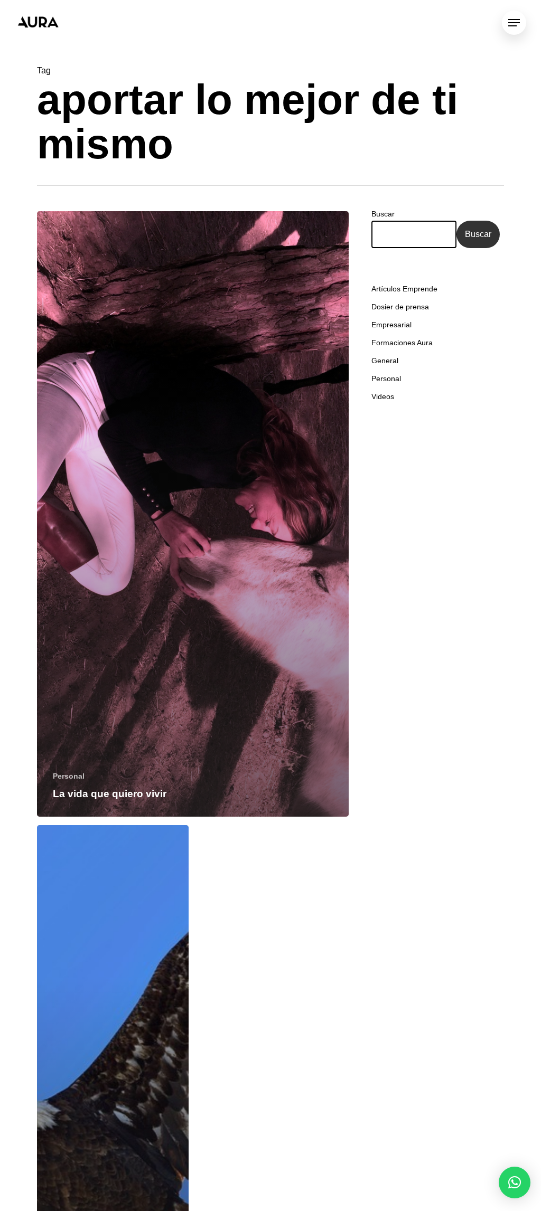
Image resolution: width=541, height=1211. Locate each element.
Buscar (383, 214)
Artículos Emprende (404, 289)
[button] (514, 1182)
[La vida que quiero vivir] (193, 514)
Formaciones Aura (402, 342)
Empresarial (391, 324)
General (384, 360)
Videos (382, 396)
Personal (69, 776)
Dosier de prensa (400, 306)
